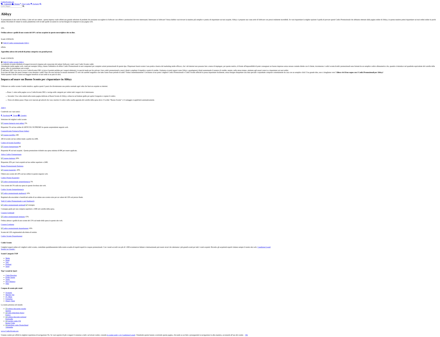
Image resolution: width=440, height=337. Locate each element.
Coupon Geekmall (7, 213)
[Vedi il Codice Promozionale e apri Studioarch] (13, 193)
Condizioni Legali (264, 247)
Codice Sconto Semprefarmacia (12, 189)
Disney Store (10, 301)
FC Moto (9, 297)
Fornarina (9, 299)
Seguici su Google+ (8, 249)
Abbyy (3, 108)
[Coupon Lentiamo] (13, 217)
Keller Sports (10, 277)
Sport (7, 266)
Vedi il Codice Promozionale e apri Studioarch (17, 201)
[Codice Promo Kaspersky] (8, 170)
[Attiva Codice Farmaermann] (10, 147)
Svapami (9, 293)
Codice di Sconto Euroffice (11, 143)
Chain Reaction (11, 275)
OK (246, 335)
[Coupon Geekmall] (13, 205)
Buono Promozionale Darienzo (12, 166)
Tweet (15, 115)
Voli (7, 262)
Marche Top (10, 295)
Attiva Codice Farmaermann (11, 154)
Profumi (8, 264)
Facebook (6, 115)
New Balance (10, 282)
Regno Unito (10, 323)
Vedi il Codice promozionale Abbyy (16, 43)
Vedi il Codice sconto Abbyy (13, 62)
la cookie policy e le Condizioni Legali (121, 335)
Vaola (8, 279)
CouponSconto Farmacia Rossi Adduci (15, 131)
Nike (7, 284)
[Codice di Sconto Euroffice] (8, 135)
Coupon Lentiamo (7, 224)
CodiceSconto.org (7, 2)
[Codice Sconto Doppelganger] (15, 228)
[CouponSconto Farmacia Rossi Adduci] (12, 123)
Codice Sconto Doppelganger (11, 236)
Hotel (8, 260)
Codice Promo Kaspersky (10, 178)
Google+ (23, 115)
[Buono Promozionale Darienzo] (8, 158)
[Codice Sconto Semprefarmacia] (15, 182)
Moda (8, 258)
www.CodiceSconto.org (9, 331)
